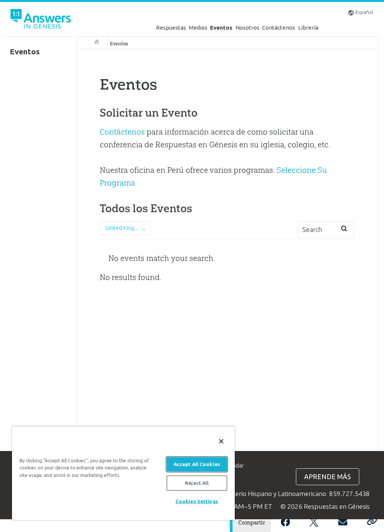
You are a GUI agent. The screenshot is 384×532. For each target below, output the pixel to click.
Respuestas (171, 27)
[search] (344, 228)
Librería (308, 27)
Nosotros (248, 27)
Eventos (221, 27)
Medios (198, 27)
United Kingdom (126, 228)
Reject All (196, 483)
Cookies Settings (197, 501)
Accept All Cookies (197, 464)
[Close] (221, 441)
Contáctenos (278, 27)
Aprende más (327, 476)
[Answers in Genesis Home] (41, 20)
